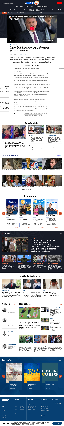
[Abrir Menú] (3, 10)
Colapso (32, 145)
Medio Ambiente (10, 331)
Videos (6, 233)
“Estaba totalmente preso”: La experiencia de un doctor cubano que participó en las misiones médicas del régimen (12, 224)
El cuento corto (50, 384)
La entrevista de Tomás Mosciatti (30, 407)
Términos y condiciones (36, 422)
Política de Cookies (30, 424)
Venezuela (3, 412)
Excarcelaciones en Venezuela (53, 263)
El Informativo (50, 215)
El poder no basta (11, 309)
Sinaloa (24, 290)
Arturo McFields (10, 318)
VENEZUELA (27, 6)
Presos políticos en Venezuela (55, 307)
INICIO (17, 6)
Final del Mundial (21, 344)
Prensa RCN (43, 415)
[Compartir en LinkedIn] (35, 65)
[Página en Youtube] (60, 403)
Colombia (49, 344)
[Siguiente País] (61, 13)
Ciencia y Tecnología (37, 10)
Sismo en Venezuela (51, 145)
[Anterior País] (61, 12)
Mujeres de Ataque (34, 411)
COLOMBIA (22, 6)
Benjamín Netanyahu (5, 290)
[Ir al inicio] (7, 402)
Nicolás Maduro (20, 263)
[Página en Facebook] (53, 403)
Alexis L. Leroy (12, 338)
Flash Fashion (35, 404)
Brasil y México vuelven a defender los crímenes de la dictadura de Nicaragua (12, 321)
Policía (32, 135)
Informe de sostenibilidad (44, 408)
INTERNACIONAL (45, 6)
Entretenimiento (44, 9)
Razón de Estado (30, 413)
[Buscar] (63, 10)
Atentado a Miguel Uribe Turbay (38, 263)
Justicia (40, 115)
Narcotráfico (25, 12)
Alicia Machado (7, 140)
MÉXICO (31, 6)
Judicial (21, 9)
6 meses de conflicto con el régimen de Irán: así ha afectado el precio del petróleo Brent (38, 224)
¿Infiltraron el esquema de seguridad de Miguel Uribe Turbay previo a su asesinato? (39, 266)
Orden (44, 290)
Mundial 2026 (19, 12)
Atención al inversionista (44, 406)
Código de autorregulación (45, 410)
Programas (54, 9)
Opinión (59, 9)
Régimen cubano (5, 263)
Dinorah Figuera (33, 238)
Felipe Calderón (34, 115)
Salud (50, 9)
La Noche (9, 215)
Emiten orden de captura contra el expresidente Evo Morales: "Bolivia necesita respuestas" (52, 294)
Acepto (57, 423)
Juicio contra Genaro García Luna (40, 113)
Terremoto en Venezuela (38, 344)
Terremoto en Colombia (52, 135)
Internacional (4, 417)
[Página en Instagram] (55, 403)
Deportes (26, 9)
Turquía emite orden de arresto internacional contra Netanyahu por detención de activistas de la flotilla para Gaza (11, 294)
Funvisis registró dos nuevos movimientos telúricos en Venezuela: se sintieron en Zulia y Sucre (54, 148)
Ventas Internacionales (44, 412)
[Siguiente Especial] (60, 376)
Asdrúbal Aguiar (10, 308)
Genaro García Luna (13, 44)
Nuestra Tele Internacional (31, 10)
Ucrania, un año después (32, 385)
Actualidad (7, 9)
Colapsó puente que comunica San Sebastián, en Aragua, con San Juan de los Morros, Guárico (37, 148)
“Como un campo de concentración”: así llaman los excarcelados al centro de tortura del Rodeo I (25, 224)
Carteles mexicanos (33, 12)
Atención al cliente (44, 404)
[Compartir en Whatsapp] (38, 65)
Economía (16, 9)
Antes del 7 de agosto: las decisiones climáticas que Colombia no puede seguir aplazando (12, 335)
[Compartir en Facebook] (32, 65)
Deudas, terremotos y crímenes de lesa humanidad (12, 347)
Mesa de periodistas (29, 411)
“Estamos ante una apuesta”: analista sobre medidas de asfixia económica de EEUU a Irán (51, 224)
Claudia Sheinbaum (11, 12)
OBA (41, 417)
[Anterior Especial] (3, 376)
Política (11, 9)
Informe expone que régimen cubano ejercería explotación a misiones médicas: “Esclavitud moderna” (8, 267)
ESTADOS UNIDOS (37, 6)
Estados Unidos (4, 415)
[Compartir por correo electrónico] (37, 65)
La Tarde (22, 215)
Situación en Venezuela (12, 344)
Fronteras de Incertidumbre (13, 385)
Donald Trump (40, 12)
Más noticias (25, 304)
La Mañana (36, 215)
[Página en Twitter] (58, 403)
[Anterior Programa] (3, 213)
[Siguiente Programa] (60, 213)
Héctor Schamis (12, 350)
